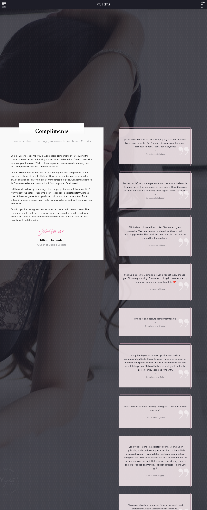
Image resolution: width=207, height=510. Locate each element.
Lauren (162, 198)
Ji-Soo (162, 417)
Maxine (162, 289)
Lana (162, 475)
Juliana (162, 154)
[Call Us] (203, 4)
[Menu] (4, 4)
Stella (162, 377)
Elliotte (162, 245)
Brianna (162, 326)
